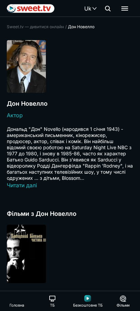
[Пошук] (107, 8)
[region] (70, 254)
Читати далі (22, 185)
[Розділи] (124, 8)
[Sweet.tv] (30, 8)
